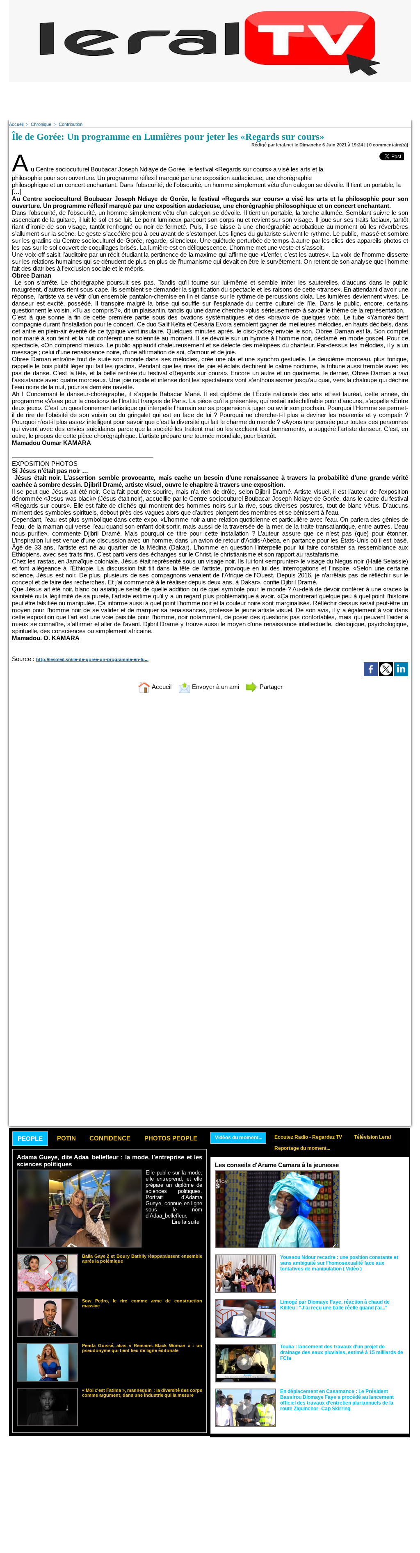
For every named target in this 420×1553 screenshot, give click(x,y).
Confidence (109, 1138)
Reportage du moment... (302, 1148)
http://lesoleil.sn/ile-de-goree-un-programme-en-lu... (92, 659)
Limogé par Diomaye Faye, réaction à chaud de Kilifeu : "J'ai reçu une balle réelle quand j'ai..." (335, 1305)
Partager (270, 686)
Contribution (70, 124)
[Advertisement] (210, 100)
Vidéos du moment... (238, 1137)
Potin (66, 1138)
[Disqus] (210, 807)
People (30, 1138)
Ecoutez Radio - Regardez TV (308, 1137)
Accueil (16, 124)
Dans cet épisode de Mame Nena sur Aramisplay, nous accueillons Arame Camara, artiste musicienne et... (374, 1188)
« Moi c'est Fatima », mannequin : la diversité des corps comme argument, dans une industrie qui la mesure (142, 1393)
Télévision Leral (372, 1137)
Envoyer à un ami (214, 686)
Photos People (170, 1138)
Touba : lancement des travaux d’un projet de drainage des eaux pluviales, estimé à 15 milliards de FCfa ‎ (341, 1352)
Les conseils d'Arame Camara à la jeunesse (277, 1164)
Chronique (41, 124)
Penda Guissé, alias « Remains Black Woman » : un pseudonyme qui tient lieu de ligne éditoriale (142, 1348)
